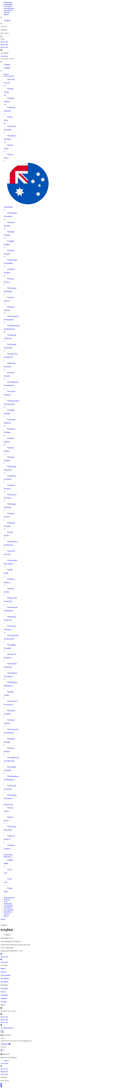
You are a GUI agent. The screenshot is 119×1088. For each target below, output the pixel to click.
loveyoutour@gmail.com (7, 1028)
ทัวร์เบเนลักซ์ (4, 988)
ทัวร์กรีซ (3, 991)
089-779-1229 (4, 47)
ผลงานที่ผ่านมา (5, 978)
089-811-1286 (4, 44)
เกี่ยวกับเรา (4, 972)
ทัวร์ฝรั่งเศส (4, 998)
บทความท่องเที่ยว (6, 975)
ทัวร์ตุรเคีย (4, 1001)
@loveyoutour (4, 56)
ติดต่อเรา (3, 968)
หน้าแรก (3, 919)
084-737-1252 (4, 41)
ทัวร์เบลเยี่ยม (4, 995)
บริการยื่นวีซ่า (4, 981)
